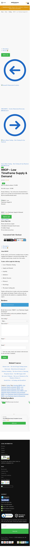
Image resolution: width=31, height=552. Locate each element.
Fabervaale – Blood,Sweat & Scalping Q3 (15, 369)
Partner (2, 448)
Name (3, 338)
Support (3, 452)
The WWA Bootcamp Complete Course (12, 418)
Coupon (3, 450)
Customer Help (4, 471)
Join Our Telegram (5, 479)
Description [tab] (6, 246)
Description (6, 48)
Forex (6, 11)
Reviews (5, 50)
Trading (10, 11)
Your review (4, 323)
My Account (4, 469)
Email (3, 345)
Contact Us (3, 473)
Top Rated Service (7, 510)
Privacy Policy (4, 454)
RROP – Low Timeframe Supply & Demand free (13, 396)
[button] (27, 3)
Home (2, 11)
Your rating (4, 318)
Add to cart (5, 54)
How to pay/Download (6, 504)
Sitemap (11, 537)
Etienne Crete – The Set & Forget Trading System (15, 366)
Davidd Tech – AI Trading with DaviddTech (15, 380)
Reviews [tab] (5, 247)
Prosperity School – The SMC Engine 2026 (15, 373)
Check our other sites (6, 502)
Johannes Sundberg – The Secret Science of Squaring (15, 371)
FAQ (2, 477)
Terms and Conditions (6, 475)
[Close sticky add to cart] (1, 198)
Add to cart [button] (14, 423)
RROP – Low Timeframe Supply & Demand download (14, 394)
